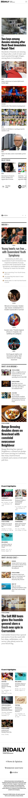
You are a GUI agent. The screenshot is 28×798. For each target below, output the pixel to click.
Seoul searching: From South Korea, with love (14, 273)
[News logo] (14, 762)
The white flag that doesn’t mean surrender (13, 277)
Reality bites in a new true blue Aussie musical (15, 281)
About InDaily (19, 795)
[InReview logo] (14, 772)
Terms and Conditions (10, 795)
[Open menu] (26, 1)
